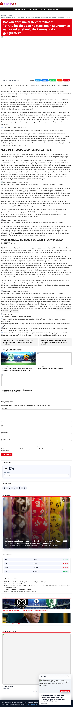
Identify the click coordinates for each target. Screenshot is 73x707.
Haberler (3, 15)
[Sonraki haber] (67, 500)
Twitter (38, 80)
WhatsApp (52, 80)
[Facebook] (4, 488)
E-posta (4, 432)
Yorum (4, 408)
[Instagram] (14, 488)
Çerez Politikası (53, 9)
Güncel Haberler (20, 9)
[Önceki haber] (63, 500)
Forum (43, 9)
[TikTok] (24, 488)
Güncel (10, 15)
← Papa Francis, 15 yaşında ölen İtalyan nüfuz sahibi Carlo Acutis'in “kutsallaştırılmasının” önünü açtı (18, 342)
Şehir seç (7, 472)
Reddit (59, 80)
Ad (2, 425)
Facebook (44, 80)
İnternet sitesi (5, 439)
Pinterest (66, 80)
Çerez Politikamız (32, 704)
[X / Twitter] (9, 488)
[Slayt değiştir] (33, 691)
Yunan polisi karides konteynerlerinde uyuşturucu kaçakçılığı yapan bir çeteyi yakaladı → (54, 342)
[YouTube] (19, 488)
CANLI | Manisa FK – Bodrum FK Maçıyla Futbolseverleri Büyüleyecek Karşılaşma (26, 582)
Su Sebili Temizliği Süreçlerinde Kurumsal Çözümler (18, 589)
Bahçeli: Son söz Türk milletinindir (13, 583)
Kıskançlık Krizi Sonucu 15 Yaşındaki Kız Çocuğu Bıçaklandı (20, 591)
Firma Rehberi (33, 9)
